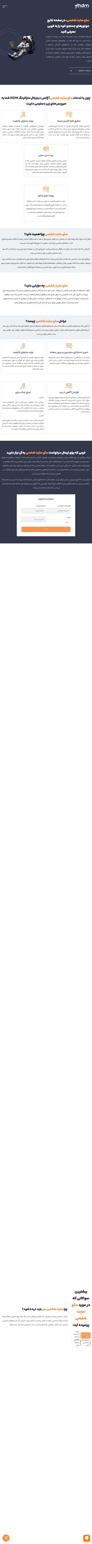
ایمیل (69, 517)
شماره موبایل (41, 506)
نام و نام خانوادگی (64, 506)
